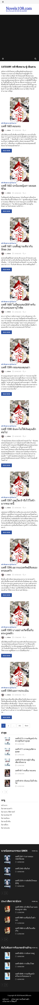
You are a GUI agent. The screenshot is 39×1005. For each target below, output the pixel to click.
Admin (9, 130)
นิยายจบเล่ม (5, 828)
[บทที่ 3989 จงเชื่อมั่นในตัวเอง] (7, 918)
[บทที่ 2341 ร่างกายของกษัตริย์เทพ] (7, 856)
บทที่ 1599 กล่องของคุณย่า (15, 367)
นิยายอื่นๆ (4, 825)
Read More (6, 150)
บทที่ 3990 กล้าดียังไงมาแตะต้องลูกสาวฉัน (26, 908)
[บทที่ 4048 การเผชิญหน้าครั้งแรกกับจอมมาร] (7, 974)
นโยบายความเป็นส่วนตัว (20, 999)
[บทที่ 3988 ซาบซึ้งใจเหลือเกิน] (7, 928)
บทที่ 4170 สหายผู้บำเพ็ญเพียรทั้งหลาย (25, 761)
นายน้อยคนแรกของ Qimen (14, 850)
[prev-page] (2, 792)
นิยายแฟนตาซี (6, 815)
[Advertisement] (19, 35)
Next (26, 726)
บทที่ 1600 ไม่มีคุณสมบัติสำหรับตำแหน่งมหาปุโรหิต (18, 306)
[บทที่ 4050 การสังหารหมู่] (7, 953)
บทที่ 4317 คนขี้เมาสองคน (25, 770)
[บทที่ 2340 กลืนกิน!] (7, 868)
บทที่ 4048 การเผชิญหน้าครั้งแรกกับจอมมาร (25, 975)
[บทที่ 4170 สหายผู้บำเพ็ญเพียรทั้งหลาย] (7, 760)
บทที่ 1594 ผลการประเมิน (15, 690)
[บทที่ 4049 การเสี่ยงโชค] (7, 963)
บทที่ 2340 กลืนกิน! (22, 868)
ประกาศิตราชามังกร (11, 901)
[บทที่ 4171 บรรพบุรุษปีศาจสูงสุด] (7, 749)
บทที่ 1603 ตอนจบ (11, 126)
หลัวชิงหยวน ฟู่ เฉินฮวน (8, 123)
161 (20, 726)
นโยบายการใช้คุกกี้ (9, 1001)
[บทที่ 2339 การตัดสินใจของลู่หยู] (7, 880)
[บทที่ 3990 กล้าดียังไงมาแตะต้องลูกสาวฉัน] (7, 907)
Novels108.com (25, 995)
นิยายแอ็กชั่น (6, 821)
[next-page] (6, 792)
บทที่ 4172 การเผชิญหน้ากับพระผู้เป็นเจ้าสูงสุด (26, 739)
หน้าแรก (4, 805)
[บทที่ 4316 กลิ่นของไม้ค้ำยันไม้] (7, 781)
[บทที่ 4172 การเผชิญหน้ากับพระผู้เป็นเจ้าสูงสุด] (7, 738)
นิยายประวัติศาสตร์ (8, 812)
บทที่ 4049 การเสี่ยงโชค (24, 963)
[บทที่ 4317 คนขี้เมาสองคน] (7, 770)
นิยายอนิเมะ (5, 818)
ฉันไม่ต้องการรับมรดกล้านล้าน (16, 947)
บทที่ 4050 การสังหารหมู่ (25, 953)
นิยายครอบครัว (6, 808)
